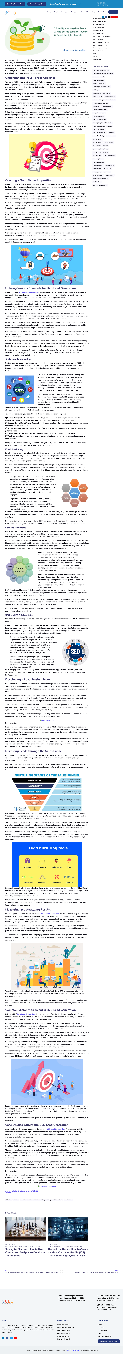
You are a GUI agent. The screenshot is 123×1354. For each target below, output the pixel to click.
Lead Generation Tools (100, 48)
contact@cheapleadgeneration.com (70, 1296)
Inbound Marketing (98, 136)
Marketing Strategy (98, 162)
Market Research (98, 51)
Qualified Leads (97, 169)
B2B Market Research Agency (101, 93)
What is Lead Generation (100, 185)
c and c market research (100, 103)
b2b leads (96, 90)
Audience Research (99, 18)
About (55, 12)
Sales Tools (106, 172)
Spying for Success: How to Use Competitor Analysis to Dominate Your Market (25, 1252)
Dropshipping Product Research (102, 123)
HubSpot (111, 132)
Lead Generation (35, 1246)
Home (49, 12)
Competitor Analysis (99, 27)
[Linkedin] (103, 17)
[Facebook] (106, 17)
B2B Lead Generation (28, 292)
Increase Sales (111, 136)
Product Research (63, 1330)
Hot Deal (101, 12)
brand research (97, 96)
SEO (94, 54)
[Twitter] (11, 1338)
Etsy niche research (99, 129)
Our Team (101, 1327)
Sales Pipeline (97, 172)
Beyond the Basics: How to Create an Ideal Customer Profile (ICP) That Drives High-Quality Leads (68, 1252)
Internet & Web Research (65, 1327)
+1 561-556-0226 (101, 3)
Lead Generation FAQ (105, 1336)
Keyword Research (99, 33)
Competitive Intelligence (100, 110)
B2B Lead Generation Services (101, 87)
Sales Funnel (68, 1200)
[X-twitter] (109, 17)
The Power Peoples (73, 1350)
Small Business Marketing (100, 178)
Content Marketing (39, 1200)
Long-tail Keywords (109, 155)
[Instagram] (112, 17)
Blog (93, 12)
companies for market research (102, 106)
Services (64, 12)
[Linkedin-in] (3, 1338)
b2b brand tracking (98, 80)
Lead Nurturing (97, 155)
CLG (22, 1192)
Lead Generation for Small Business (103, 142)
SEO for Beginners (98, 175)
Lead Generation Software (100, 149)
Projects (74, 12)
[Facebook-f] (7, 1338)
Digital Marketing (98, 30)
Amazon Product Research (101, 70)
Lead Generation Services (101, 42)
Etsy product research (99, 132)
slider (95, 57)
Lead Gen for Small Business (102, 36)
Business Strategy (24, 1246)
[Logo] (10, 13)
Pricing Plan (85, 12)
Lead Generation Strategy (54, 1200)
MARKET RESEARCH (98, 165)
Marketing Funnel (98, 159)
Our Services (102, 1330)
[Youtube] (114, 17)
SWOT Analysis (97, 182)
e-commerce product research (102, 126)
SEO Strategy (110, 175)
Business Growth (26, 1200)
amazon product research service (103, 73)
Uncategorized (97, 59)
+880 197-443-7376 (102, 5)
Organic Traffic (110, 165)
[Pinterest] (117, 17)
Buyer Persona (110, 100)
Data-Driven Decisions (99, 119)
